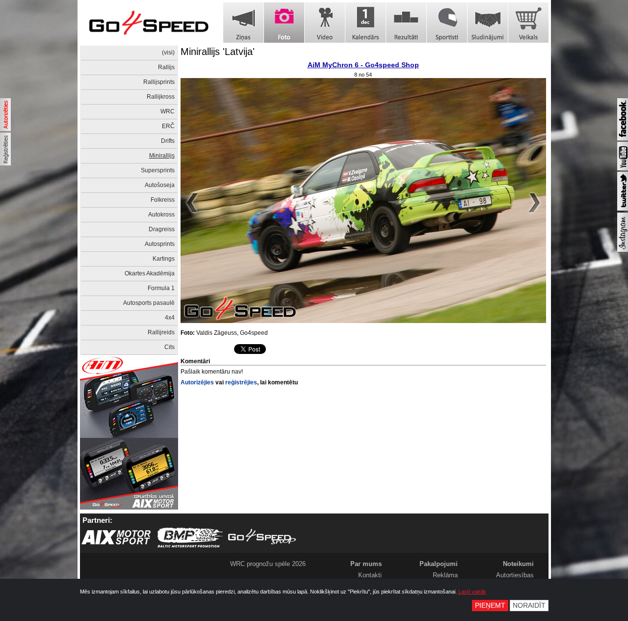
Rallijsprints (159, 82)
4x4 (170, 317)
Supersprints (158, 170)
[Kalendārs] (365, 22)
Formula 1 (161, 288)
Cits (169, 347)
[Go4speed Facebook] (622, 138)
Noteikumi (518, 563)
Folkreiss (163, 199)
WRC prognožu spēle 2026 (268, 563)
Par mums (366, 563)
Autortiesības (515, 575)
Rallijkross (161, 96)
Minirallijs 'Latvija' (218, 51)
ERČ (168, 126)
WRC (167, 111)
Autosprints (160, 244)
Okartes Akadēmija (150, 273)
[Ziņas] (243, 22)
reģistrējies (241, 382)
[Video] (325, 22)
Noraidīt (529, 605)
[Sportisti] (447, 22)
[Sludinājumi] (488, 22)
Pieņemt (490, 605)
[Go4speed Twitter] (622, 209)
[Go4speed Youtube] (622, 168)
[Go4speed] (148, 22)
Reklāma (445, 575)
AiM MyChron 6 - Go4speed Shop (363, 65)
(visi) (168, 52)
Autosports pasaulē (149, 302)
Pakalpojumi (438, 563)
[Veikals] (528, 22)
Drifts (168, 140)
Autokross (161, 214)
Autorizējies (197, 382)
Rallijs (166, 67)
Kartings (164, 258)
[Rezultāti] (406, 22)
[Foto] (284, 22)
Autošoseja (160, 185)
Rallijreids (161, 332)
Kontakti (370, 575)
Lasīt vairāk (472, 591)
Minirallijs (162, 155)
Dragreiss (162, 229)
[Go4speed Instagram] (622, 250)
